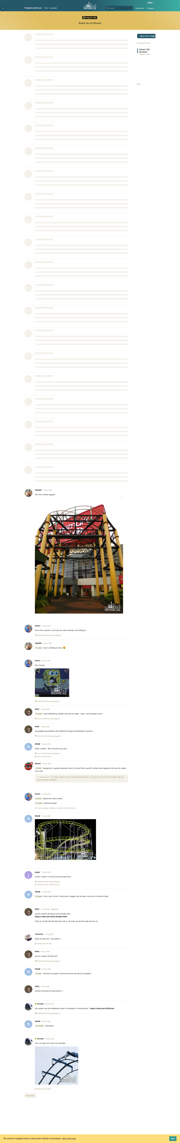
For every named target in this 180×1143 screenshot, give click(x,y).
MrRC (40, 768)
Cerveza (40, 1026)
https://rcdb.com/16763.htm (102, 1008)
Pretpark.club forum (33, 8)
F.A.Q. (46, 8)
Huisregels (53, 8)
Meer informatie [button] (69, 1138)
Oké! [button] (173, 1139)
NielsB (40, 803)
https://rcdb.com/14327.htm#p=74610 (51, 916)
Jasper (40, 896)
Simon (40, 648)
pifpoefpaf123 (44, 777)
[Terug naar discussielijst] (3, 8)
